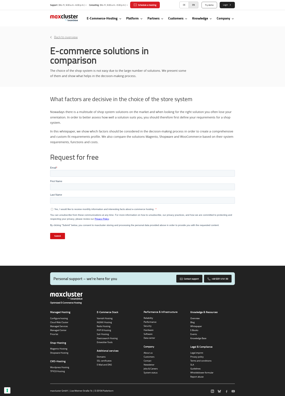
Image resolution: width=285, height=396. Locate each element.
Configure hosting (59, 318)
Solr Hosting (103, 334)
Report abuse (197, 376)
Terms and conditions (200, 360)
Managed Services (59, 326)
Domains (101, 356)
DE (184, 4)
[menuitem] (184, 5)
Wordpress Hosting (59, 367)
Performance (150, 321)
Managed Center (58, 330)
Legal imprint (196, 352)
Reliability (148, 318)
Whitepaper (196, 326)
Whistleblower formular (201, 372)
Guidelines (195, 368)
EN (193, 4)
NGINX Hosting (104, 322)
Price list (54, 334)
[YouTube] (233, 391)
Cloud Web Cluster (59, 322)
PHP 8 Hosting (104, 330)
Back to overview (66, 37)
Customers (149, 356)
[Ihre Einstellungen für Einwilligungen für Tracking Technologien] (7, 390)
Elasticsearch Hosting (107, 338)
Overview (195, 318)
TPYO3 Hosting (57, 371)
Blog (192, 322)
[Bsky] (219, 391)
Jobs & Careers (151, 368)
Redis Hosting (103, 326)
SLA (192, 364)
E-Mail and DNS (104, 364)
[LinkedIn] (212, 391)
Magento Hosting (58, 348)
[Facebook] (226, 391)
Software (148, 334)
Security (148, 325)
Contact (147, 360)
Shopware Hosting (59, 352)
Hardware (148, 330)
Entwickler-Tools (104, 342)
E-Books (194, 330)
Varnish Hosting (104, 318)
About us (148, 352)
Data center (149, 337)
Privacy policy (197, 356)
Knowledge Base (198, 338)
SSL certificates (104, 360)
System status (151, 372)
